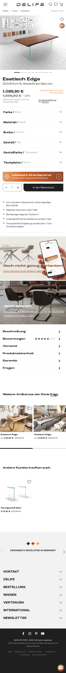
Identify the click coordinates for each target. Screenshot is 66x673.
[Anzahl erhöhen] (18, 187)
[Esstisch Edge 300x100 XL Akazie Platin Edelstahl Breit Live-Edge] (50, 418)
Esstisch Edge (9, 435)
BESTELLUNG (14, 587)
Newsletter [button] (15, 618)
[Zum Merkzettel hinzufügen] (62, 19)
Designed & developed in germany (33, 550)
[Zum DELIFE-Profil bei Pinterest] (36, 634)
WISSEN (9, 595)
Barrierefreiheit (39, 655)
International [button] (16, 610)
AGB (10, 652)
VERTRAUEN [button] (13, 602)
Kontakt (11, 571)
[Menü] (5, 4)
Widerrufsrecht (35, 652)
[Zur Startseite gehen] (30, 4)
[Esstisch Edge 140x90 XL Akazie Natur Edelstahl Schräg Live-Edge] (16, 418)
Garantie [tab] (10, 360)
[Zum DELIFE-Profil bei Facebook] (23, 634)
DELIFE (9, 579)
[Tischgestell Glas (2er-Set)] (16, 492)
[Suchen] (50, 4)
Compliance (25, 655)
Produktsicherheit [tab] (18, 353)
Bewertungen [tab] (32, 339)
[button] (33, 598)
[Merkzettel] (56, 4)
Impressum (50, 652)
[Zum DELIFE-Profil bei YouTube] (43, 634)
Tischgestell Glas (11, 508)
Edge (54, 394)
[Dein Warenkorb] (61, 4)
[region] (33, 44)
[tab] (32, 332)
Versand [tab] (10, 346)
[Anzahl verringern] (6, 187)
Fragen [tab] (8, 368)
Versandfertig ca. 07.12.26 (49, 101)
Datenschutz (20, 652)
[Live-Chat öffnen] (61, 668)
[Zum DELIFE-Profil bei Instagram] (30, 634)
